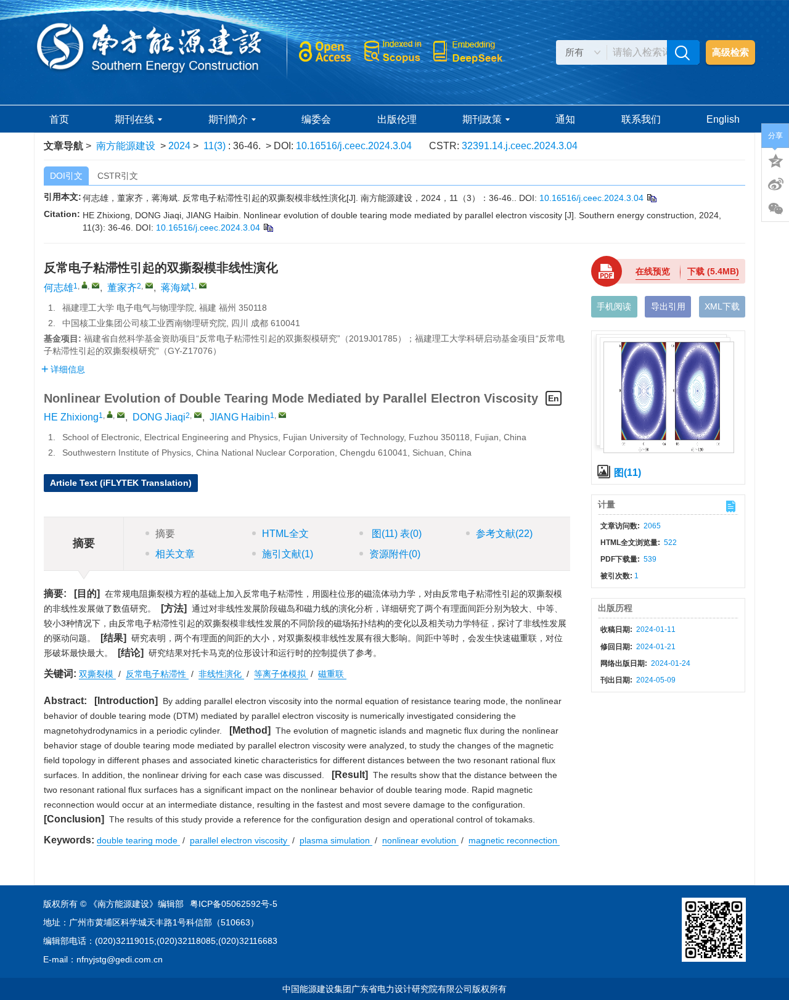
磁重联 (332, 674)
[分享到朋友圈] (775, 209)
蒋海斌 (175, 287)
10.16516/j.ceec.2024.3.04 (354, 146)
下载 (713, 271)
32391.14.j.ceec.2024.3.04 (520, 146)
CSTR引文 (117, 176)
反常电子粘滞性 (157, 674)
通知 (565, 119)
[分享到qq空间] (775, 159)
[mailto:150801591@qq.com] (95, 285)
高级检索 (730, 52)
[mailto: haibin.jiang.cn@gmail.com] (282, 415)
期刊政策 (482, 119)
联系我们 (641, 119)
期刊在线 (134, 119)
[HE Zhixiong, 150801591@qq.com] (110, 414)
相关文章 (175, 554)
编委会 (316, 119)
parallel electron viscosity (240, 840)
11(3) (215, 146)
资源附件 (394, 554)
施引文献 (287, 554)
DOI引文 (66, 176)
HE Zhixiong (71, 417)
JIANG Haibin (240, 417)
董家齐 (122, 287)
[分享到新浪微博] (775, 184)
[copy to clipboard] (268, 227)
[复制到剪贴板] (651, 198)
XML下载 (722, 306)
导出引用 (668, 306)
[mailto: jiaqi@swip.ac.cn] (198, 415)
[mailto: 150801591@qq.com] (121, 415)
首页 (59, 119)
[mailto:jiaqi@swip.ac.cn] (149, 285)
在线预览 (653, 271)
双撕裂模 (97, 674)
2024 (179, 146)
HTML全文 (285, 533)
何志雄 (58, 287)
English (723, 119)
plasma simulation (336, 840)
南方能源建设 (125, 146)
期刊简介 (228, 119)
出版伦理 (397, 119)
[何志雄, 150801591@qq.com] (84, 285)
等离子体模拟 (281, 674)
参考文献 (504, 533)
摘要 (165, 533)
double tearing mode (138, 840)
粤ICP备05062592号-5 (233, 904)
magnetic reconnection (514, 840)
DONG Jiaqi (159, 417)
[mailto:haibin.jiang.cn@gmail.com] (202, 285)
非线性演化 (221, 674)
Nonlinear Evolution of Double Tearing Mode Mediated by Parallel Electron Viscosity (301, 398)
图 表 (395, 533)
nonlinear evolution (420, 840)
